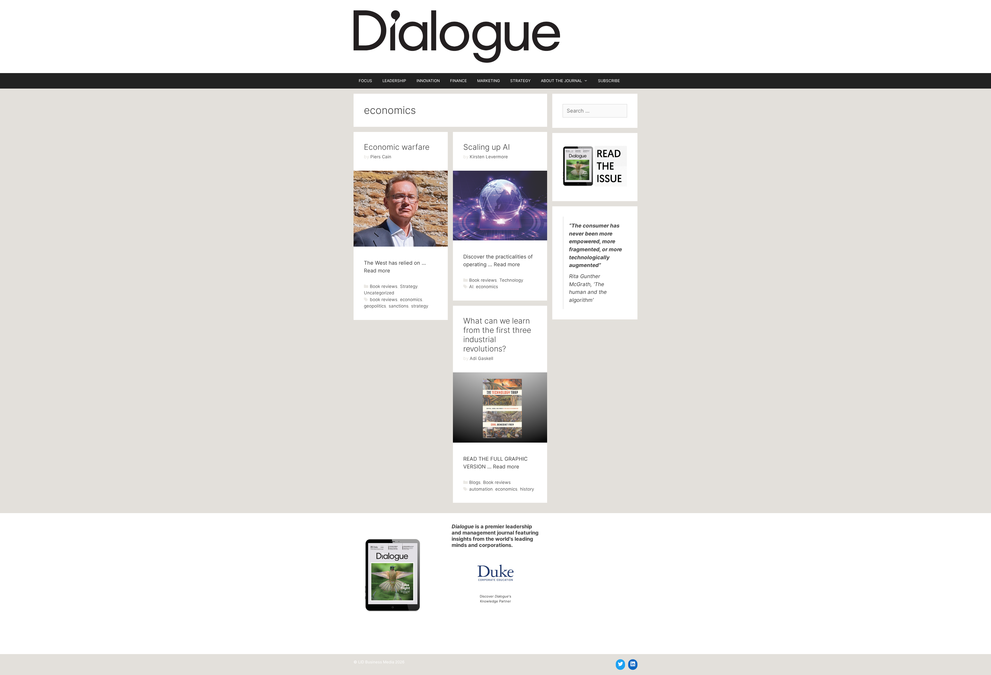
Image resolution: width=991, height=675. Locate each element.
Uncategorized (379, 292)
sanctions (399, 306)
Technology (511, 280)
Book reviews (383, 286)
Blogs (475, 482)
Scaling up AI (486, 147)
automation (481, 489)
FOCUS (365, 80)
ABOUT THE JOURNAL (561, 80)
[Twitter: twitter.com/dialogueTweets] (620, 664)
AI (471, 286)
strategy (419, 306)
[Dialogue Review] (457, 36)
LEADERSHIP (394, 80)
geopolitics (375, 306)
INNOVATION (428, 80)
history (527, 489)
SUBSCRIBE (609, 80)
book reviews (383, 299)
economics (411, 299)
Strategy (408, 286)
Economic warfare (396, 147)
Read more (377, 271)
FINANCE (458, 80)
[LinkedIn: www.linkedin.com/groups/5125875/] (632, 664)
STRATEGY (520, 80)
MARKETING (488, 80)
